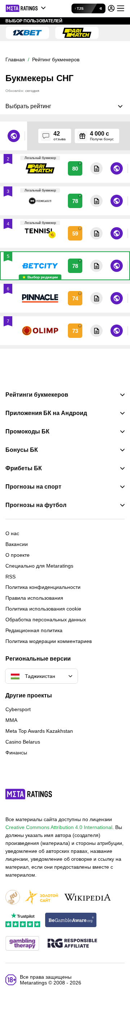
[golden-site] (41, 897)
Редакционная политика (33, 630)
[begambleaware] (71, 920)
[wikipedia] (87, 897)
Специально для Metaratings (39, 566)
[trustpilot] (22, 920)
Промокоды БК (27, 432)
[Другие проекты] (26, 8)
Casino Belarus (22, 742)
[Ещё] (120, 8)
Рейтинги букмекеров (36, 395)
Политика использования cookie (43, 609)
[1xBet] (27, 33)
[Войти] (111, 8)
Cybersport (18, 709)
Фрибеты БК (23, 468)
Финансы (16, 752)
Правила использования (34, 598)
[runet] (12, 897)
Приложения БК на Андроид (46, 413)
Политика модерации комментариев (48, 641)
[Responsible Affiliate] (72, 943)
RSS (10, 576)
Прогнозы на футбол (35, 505)
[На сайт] (116, 136)
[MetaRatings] (28, 794)
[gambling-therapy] (22, 944)
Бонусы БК (21, 450)
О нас (12, 533)
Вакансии (16, 544)
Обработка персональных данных (45, 619)
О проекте (17, 555)
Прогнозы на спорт (33, 487)
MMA (11, 720)
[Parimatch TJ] (76, 33)
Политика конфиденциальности (43, 587)
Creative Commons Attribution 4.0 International (58, 827)
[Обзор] (96, 136)
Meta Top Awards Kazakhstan (39, 731)
